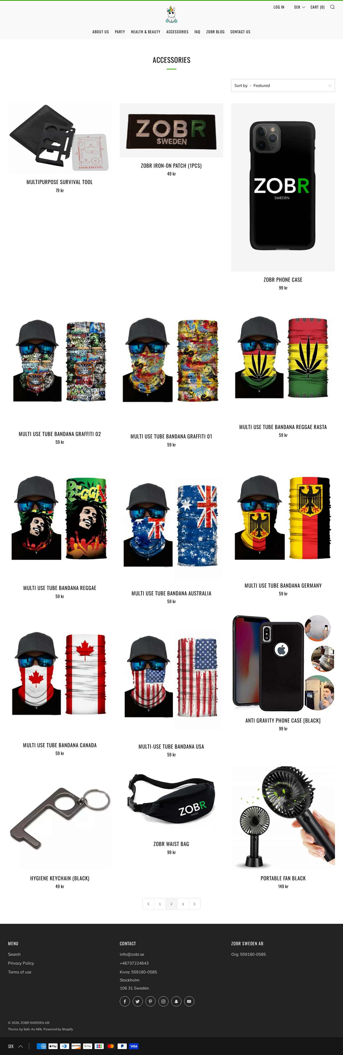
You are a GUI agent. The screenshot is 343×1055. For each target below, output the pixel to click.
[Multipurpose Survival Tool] (60, 138)
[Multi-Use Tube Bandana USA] (171, 675)
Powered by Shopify (58, 1029)
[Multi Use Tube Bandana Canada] (60, 675)
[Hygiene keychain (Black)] (60, 818)
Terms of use (19, 972)
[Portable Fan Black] (283, 818)
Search (14, 954)
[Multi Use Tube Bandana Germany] (283, 516)
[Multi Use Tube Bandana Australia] (171, 520)
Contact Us (240, 31)
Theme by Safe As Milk (25, 1029)
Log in (279, 7)
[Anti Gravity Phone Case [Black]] (283, 662)
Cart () (318, 7)
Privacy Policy (21, 963)
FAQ (197, 31)
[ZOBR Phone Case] (283, 187)
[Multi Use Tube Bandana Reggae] (60, 518)
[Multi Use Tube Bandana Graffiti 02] (60, 362)
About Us (100, 31)
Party (120, 31)
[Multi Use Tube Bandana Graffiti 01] (171, 363)
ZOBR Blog (215, 31)
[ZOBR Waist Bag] (171, 801)
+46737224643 (134, 963)
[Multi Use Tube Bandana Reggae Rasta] (283, 359)
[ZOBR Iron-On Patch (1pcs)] (171, 130)
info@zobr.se (132, 954)
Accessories (177, 31)
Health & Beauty (146, 31)
